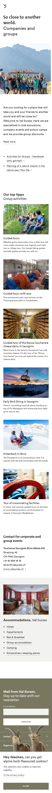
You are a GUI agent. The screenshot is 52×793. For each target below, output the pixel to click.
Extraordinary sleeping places (23, 653)
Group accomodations (19, 642)
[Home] (4, 7)
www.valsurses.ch (13, 569)
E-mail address (9, 706)
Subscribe (26, 722)
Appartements (15, 632)
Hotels (10, 626)
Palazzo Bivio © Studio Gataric (17, 612)
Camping (12, 647)
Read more (9, 141)
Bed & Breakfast (16, 637)
